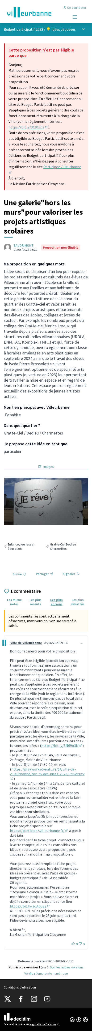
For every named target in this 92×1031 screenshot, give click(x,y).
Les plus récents (35, 602)
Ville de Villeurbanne (26, 643)
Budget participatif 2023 (23, 29)
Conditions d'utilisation (20, 987)
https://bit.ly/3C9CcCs (28, 127)
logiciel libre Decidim (44, 1024)
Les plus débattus (77, 602)
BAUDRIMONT (23, 245)
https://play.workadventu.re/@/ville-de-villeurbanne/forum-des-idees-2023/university (47, 774)
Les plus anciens (56, 602)
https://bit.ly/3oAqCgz (30, 906)
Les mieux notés (14, 602)
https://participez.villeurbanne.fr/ (39, 830)
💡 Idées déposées (61, 29)
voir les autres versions (67, 967)
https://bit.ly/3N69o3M (62, 745)
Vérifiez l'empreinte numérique (46, 973)
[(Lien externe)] (46, 501)
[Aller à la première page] (35, 12)
